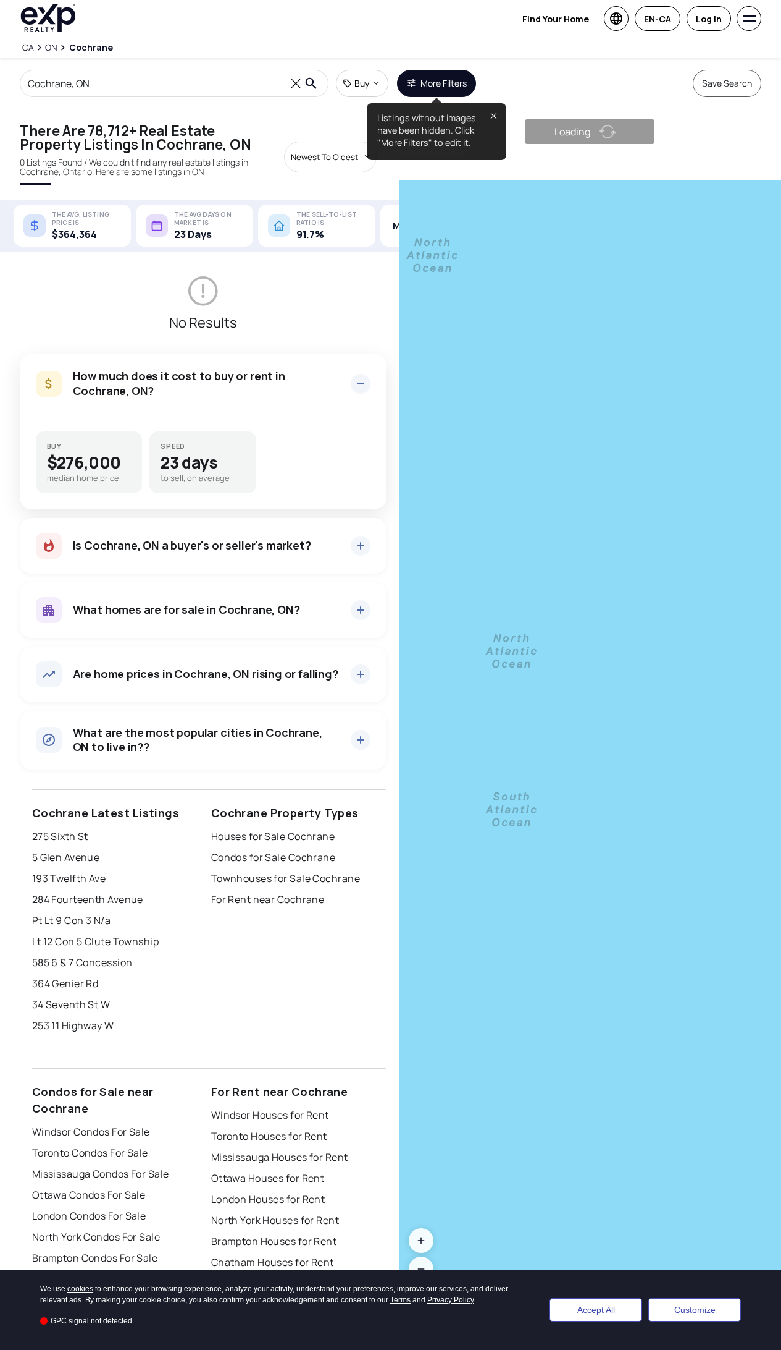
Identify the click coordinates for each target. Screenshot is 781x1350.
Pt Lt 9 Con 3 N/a (71, 920)
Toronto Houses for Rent (269, 1136)
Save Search (727, 83)
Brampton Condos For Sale (95, 1258)
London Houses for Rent (268, 1199)
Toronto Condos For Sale (90, 1153)
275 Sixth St (60, 836)
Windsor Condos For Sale (91, 1132)
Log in (709, 19)
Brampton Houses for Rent (274, 1241)
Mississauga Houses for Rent (279, 1157)
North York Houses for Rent (275, 1220)
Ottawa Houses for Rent (268, 1178)
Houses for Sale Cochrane (273, 836)
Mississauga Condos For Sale (100, 1174)
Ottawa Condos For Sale (89, 1195)
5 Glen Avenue (66, 857)
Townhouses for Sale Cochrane (285, 878)
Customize (695, 1310)
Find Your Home (555, 19)
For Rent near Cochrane (268, 899)
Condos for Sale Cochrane (273, 857)
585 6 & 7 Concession (82, 962)
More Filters (443, 83)
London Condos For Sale (89, 1216)
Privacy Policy (450, 1300)
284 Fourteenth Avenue (87, 899)
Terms (400, 1300)
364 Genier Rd (65, 983)
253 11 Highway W (73, 1025)
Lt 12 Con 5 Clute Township (95, 941)
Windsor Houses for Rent (270, 1115)
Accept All (596, 1310)
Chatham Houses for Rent (272, 1262)
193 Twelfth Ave (69, 878)
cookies (80, 1288)
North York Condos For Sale (96, 1237)
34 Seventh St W (71, 1004)
